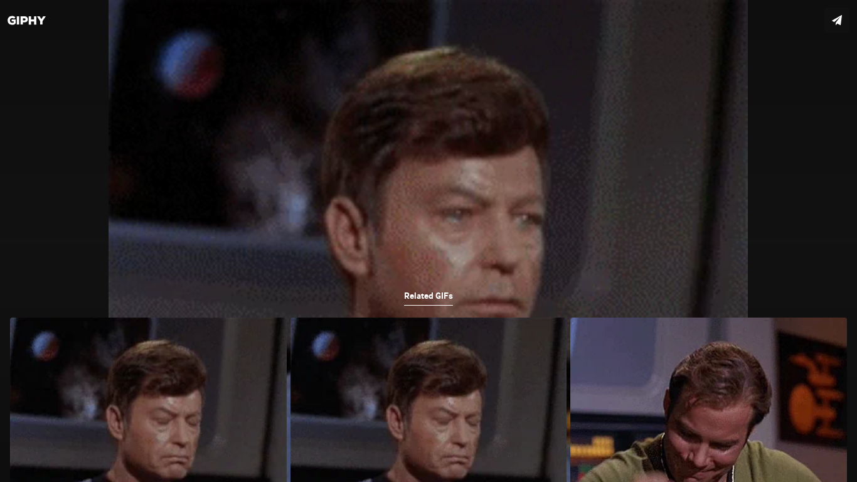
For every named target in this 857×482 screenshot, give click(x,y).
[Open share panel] (836, 20)
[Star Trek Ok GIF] (428, 241)
